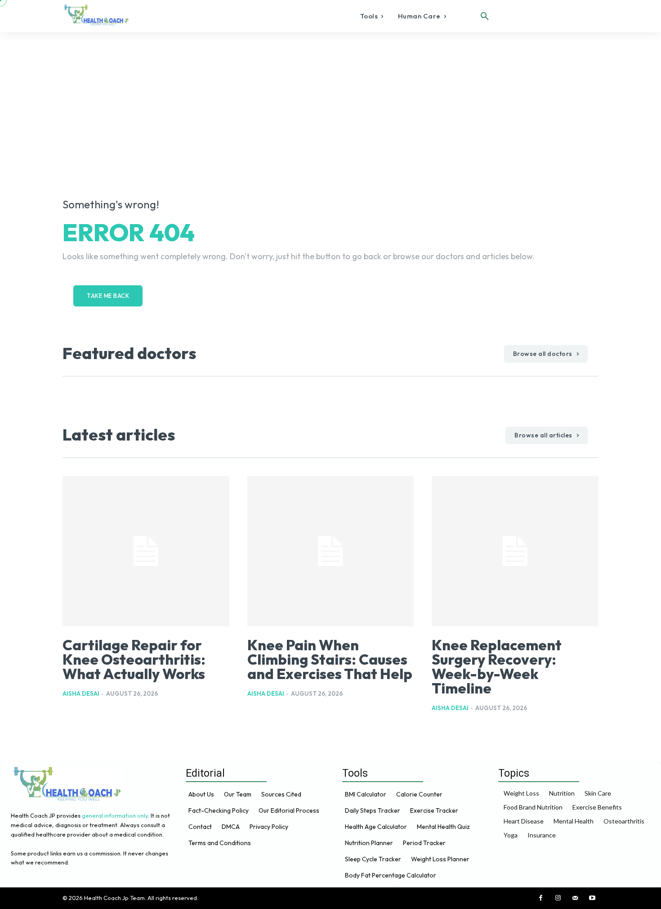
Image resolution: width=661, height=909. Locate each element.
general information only (115, 815)
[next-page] (82, 727)
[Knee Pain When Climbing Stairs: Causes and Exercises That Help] (330, 551)
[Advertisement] (330, 100)
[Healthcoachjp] (98, 15)
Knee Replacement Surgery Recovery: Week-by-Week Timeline (497, 666)
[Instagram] (558, 898)
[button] (485, 16)
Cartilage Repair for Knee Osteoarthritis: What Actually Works (134, 659)
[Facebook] (541, 898)
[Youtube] (592, 898)
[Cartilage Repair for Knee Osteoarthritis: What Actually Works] (146, 551)
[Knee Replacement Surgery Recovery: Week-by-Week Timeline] (515, 551)
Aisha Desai (81, 693)
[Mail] (575, 898)
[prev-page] (68, 727)
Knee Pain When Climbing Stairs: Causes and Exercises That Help (329, 659)
